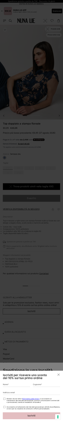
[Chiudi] (58, 375)
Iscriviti (31, 415)
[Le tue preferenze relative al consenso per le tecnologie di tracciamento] (58, 417)
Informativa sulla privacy (31, 399)
